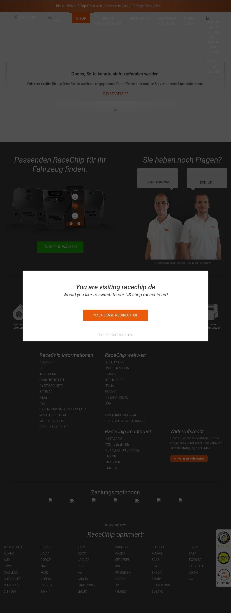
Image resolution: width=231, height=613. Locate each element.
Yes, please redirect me (115, 315)
